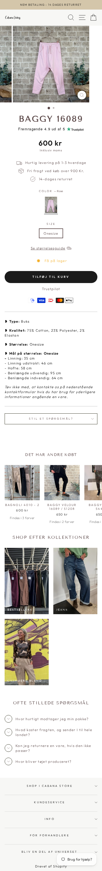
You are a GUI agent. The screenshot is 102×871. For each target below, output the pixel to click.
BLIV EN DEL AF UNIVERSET (49, 852)
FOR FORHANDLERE (49, 835)
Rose (51, 205)
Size (51, 224)
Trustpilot (51, 289)
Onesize (51, 233)
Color (51, 191)
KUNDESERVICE (49, 802)
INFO (49, 819)
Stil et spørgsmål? (51, 418)
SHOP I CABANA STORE (50, 786)
